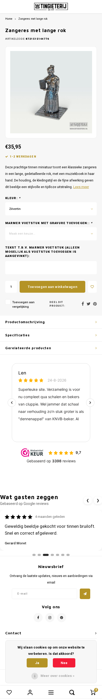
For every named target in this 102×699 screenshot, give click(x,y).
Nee (64, 662)
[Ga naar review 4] (52, 555)
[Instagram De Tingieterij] (49, 617)
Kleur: (12, 198)
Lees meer (81, 187)
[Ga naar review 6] (62, 555)
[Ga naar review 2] (39, 555)
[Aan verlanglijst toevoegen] (92, 287)
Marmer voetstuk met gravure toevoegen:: (48, 223)
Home (8, 19)
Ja (37, 662)
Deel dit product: (57, 304)
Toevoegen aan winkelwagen (52, 286)
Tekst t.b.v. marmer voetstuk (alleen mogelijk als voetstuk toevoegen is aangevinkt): (42, 252)
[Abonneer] (85, 594)
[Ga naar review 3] (46, 555)
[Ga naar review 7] (68, 555)
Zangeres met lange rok (33, 19)
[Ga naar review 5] (57, 555)
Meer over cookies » (58, 675)
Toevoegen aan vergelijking (23, 304)
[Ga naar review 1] (34, 555)
